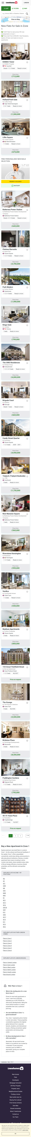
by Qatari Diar (7, 251)
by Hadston (6, 402)
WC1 (4, 900)
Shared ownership (15, 1108)
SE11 (4, 903)
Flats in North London (9, 970)
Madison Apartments (11, 629)
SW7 (4, 910)
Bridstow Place (9, 740)
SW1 (4, 891)
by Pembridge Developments (11, 742)
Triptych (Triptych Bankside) (14, 476)
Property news (15, 1088)
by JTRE (5, 478)
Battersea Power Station (12, 210)
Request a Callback (15, 181)
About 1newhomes (15, 1111)
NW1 (4, 895)
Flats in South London (9, 972)
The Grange (7, 702)
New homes (15, 1074)
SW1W (5, 907)
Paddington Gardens (11, 778)
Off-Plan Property (15, 1086)
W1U (4, 924)
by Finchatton (7, 818)
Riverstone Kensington (12, 553)
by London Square (8, 139)
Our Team (15, 1117)
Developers (15, 1080)
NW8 (4, 893)
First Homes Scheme (16, 1103)
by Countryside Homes (9, 593)
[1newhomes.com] (15, 1068)
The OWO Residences (11, 363)
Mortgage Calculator (15, 1083)
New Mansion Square (11, 514)
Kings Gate (7, 325)
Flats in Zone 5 (7, 948)
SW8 (4, 886)
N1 (4, 898)
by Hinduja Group (8, 365)
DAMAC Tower (8, 62)
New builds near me (15, 1097)
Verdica (6, 591)
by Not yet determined (9, 669)
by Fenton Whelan (8, 289)
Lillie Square (8, 137)
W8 (4, 888)
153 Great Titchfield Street (13, 667)
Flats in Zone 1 (7, 938)
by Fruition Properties (9, 631)
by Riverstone (6, 555)
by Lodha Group (7, 102)
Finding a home (15, 1094)
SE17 (4, 917)
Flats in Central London (10, 962)
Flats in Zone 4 (7, 946)
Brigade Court (8, 400)
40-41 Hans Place (10, 816)
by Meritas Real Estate (9, 780)
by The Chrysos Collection (10, 704)
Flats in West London (9, 967)
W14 (4, 919)
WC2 (4, 927)
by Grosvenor (6, 440)
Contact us (15, 1114)
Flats (15, 1077)
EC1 (4, 922)
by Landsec (6, 327)
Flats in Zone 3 (7, 943)
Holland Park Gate (10, 100)
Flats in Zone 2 (7, 941)
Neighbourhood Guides (15, 1091)
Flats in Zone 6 (7, 950)
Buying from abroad (15, 1100)
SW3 (4, 915)
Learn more (25, 1130)
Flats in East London (9, 965)
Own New (15, 1105)
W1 (4, 881)
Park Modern (8, 287)
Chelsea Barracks (10, 249)
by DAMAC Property (8, 64)
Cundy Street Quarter (11, 438)
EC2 (4, 912)
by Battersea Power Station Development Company (14, 213)
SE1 (4, 883)
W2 (4, 879)
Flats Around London (9, 974)
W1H (4, 905)
